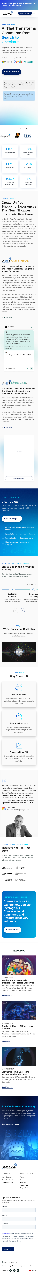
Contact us (24, 1185)
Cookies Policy (17, 1266)
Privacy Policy (6, 1266)
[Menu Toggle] (34, 13)
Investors (23, 1182)
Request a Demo (26, 1188)
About (22, 1177)
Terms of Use (27, 1266)
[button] (28, 585)
